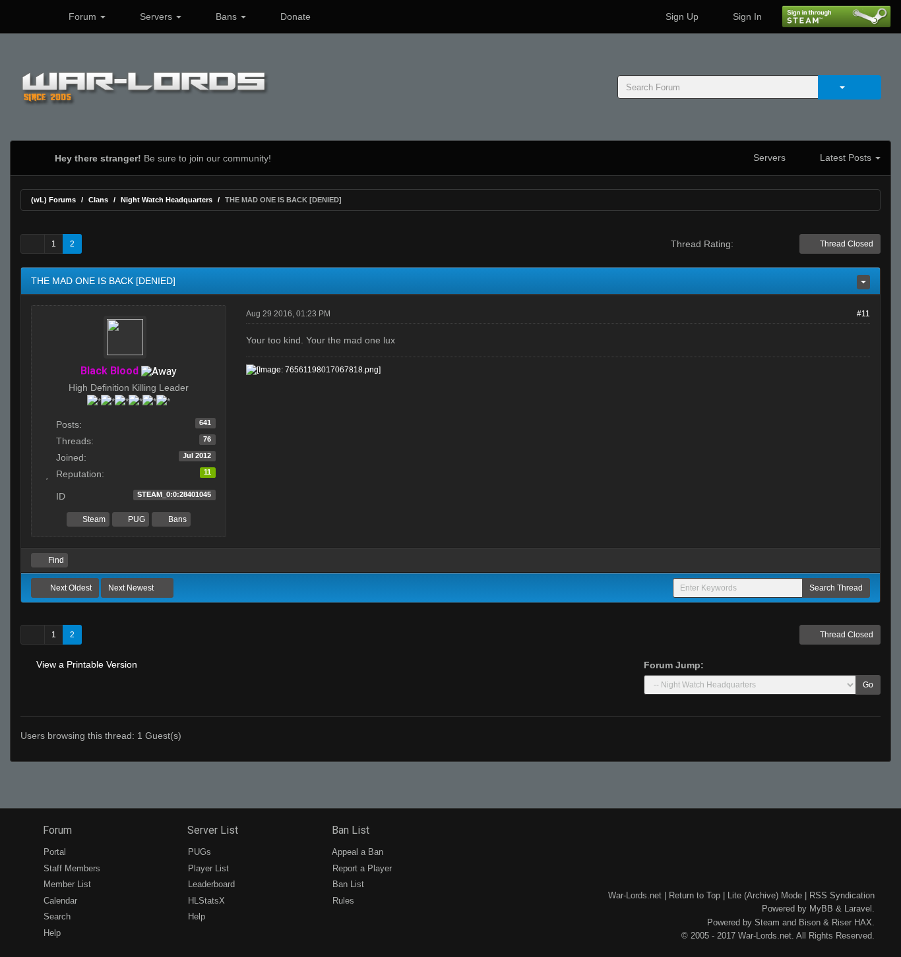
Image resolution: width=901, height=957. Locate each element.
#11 (863, 313)
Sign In (746, 16)
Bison (810, 922)
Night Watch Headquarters (166, 200)
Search (56, 916)
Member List (66, 884)
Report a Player (361, 868)
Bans (226, 16)
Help (51, 933)
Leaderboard (210, 884)
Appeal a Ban (356, 852)
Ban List (349, 830)
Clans (98, 200)
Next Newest (132, 588)
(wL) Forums (53, 200)
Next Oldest (70, 588)
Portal (53, 852)
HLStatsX (205, 901)
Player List (207, 868)
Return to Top (694, 895)
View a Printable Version (86, 664)
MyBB (821, 909)
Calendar (59, 901)
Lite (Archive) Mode (765, 895)
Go (868, 684)
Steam (93, 519)
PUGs (198, 852)
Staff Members (70, 868)
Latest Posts (845, 157)
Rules (342, 901)
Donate (294, 16)
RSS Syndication (842, 895)
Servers (156, 16)
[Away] (159, 370)
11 (207, 472)
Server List (211, 830)
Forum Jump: (674, 665)
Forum (82, 16)
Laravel (858, 909)
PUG (135, 519)
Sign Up (681, 16)
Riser (842, 922)
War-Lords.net (635, 895)
